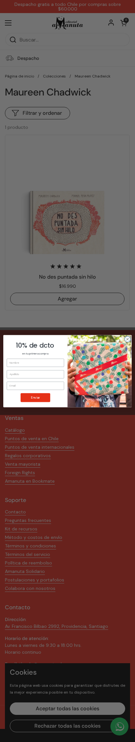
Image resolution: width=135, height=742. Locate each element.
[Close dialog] (127, 339)
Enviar (35, 397)
